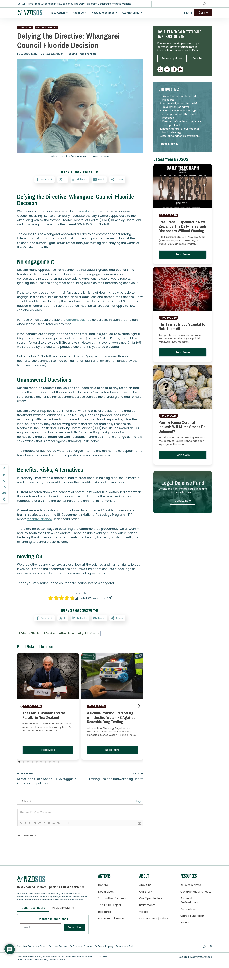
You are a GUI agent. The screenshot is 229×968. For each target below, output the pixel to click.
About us (78, 12)
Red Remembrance (111, 918)
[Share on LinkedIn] (4, 487)
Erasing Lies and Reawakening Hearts (116, 776)
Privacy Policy (41, 959)
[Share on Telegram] (4, 481)
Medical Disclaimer (63, 907)
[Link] (58, 823)
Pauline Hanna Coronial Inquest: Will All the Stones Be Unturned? (182, 427)
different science (78, 320)
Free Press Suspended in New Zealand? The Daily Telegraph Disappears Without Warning (79, 3)
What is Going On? (46, 27)
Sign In (188, 12)
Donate (103, 885)
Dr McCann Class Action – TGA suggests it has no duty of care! (46, 778)
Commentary (25, 27)
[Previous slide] (21, 706)
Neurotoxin (66, 633)
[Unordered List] (44, 823)
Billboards (104, 912)
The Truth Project (109, 905)
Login (139, 801)
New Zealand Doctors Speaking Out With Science (51, 887)
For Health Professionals (189, 900)
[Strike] (35, 823)
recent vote (85, 211)
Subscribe (74, 927)
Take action (57, 12)
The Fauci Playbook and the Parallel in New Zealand (44, 715)
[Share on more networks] (4, 499)
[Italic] (25, 823)
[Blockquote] (49, 823)
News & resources (103, 12)
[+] (67, 823)
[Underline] (30, 823)
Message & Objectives (153, 918)
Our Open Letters (150, 898)
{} (63, 823)
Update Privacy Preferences (195, 957)
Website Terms (57, 959)
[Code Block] (53, 823)
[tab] (19, 762)
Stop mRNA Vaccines (112, 898)
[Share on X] (4, 475)
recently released (39, 519)
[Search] (204, 3)
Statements (147, 905)
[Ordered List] (39, 823)
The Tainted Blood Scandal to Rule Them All (182, 326)
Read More (48, 750)
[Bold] (20, 823)
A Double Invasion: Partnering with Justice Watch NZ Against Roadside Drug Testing (111, 717)
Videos (143, 912)
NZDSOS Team (29, 54)
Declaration (106, 892)
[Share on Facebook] (4, 469)
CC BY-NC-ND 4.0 (100, 956)
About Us (145, 885)
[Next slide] (139, 706)
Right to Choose (88, 633)
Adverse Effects (29, 633)
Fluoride (49, 633)
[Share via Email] (4, 493)
